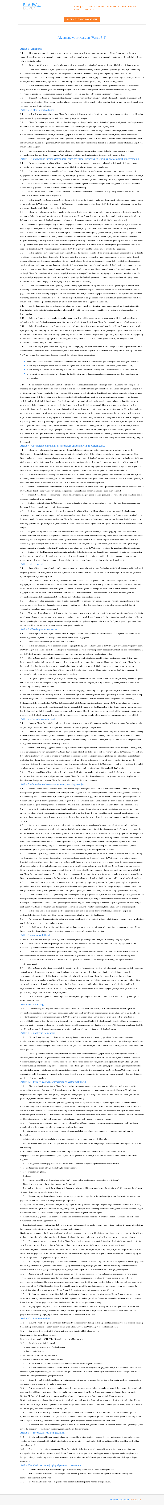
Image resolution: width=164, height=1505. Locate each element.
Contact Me (135, 1499)
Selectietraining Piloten (103, 6)
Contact (89, 9)
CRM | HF (79, 6)
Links (77, 9)
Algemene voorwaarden (82, 19)
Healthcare (129, 6)
